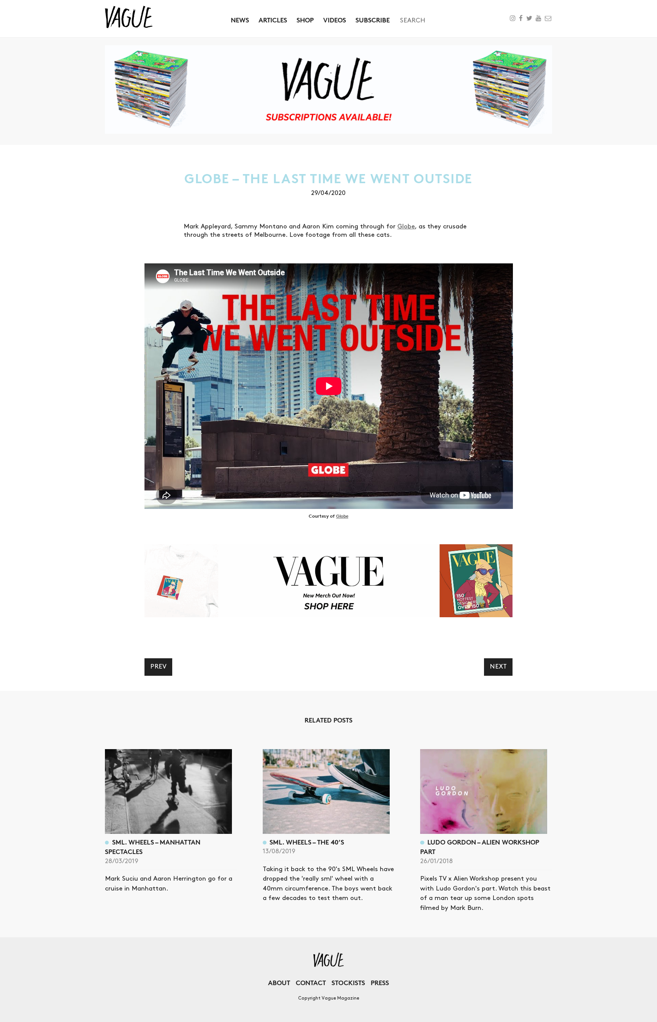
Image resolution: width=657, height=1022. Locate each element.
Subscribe (372, 20)
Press (380, 983)
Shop (305, 20)
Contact (311, 983)
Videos (334, 20)
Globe (406, 226)
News (240, 20)
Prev (158, 667)
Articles (273, 20)
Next (498, 667)
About (279, 983)
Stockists (348, 983)
